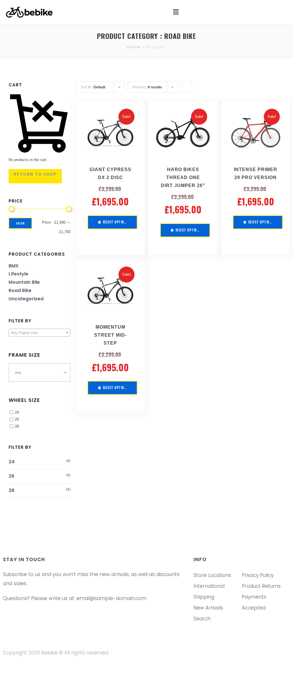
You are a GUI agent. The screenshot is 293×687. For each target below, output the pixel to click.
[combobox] (39, 333)
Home (133, 47)
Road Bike (20, 290)
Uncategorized (26, 298)
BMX (14, 266)
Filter (20, 223)
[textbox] (39, 333)
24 (17, 412)
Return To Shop (35, 174)
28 (17, 426)
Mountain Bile (24, 282)
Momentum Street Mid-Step (110, 335)
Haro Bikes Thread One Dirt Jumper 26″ (183, 177)
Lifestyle (18, 274)
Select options (115, 222)
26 (17, 419)
